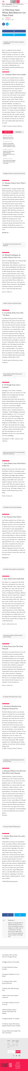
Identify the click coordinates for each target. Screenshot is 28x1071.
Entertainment (9, 4)
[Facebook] (3, 24)
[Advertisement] (14, 898)
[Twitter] (7, 24)
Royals (8, 1040)
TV (14, 4)
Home (3, 4)
